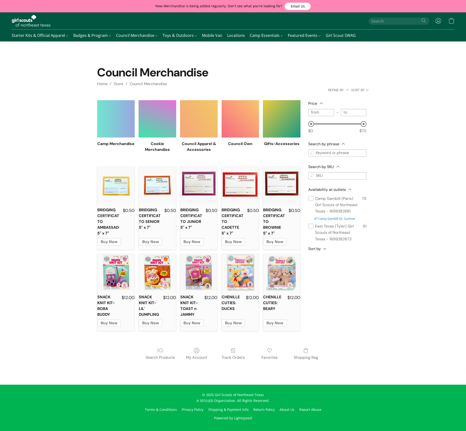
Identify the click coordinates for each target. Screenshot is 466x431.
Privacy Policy (192, 409)
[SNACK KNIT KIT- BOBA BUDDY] (115, 272)
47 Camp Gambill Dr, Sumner (334, 218)
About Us (287, 409)
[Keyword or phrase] (312, 153)
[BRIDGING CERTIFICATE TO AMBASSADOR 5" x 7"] (115, 185)
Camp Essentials (265, 35)
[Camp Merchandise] (116, 119)
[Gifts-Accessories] (281, 119)
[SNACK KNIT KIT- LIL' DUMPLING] (157, 272)
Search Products (160, 357)
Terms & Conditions (161, 409)
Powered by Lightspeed (233, 418)
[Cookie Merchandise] (157, 119)
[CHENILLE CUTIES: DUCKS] (240, 272)
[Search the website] (423, 20)
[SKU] (312, 175)
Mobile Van (212, 35)
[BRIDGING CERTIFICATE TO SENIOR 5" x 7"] (157, 185)
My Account (196, 357)
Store (118, 83)
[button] (298, 6)
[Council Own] (240, 119)
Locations (236, 35)
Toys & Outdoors (179, 35)
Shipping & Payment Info (228, 409)
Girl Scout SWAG (341, 35)
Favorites (269, 357)
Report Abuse (310, 409)
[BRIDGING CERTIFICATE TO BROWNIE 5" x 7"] (281, 185)
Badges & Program (91, 35)
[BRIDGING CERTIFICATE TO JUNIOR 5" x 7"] (198, 185)
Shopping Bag (306, 357)
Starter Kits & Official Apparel (39, 35)
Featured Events (303, 35)
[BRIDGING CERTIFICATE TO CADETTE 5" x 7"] (240, 185)
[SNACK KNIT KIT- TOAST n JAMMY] (198, 272)
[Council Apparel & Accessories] (199, 119)
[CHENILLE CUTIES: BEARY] (281, 272)
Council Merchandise (135, 35)
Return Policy (264, 409)
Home (102, 83)
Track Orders (233, 357)
